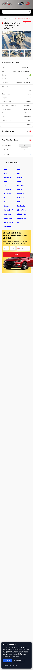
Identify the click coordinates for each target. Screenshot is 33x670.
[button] (16, 40)
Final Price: (5, 154)
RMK (5, 202)
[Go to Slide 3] (20, 53)
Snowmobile (8, 218)
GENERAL (20, 177)
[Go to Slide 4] (28, 53)
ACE (18, 173)
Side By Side (21, 214)
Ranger (6, 206)
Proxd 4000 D (21, 194)
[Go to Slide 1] (5, 53)
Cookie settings (18, 660)
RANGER (20, 198)
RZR (18, 202)
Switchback (8, 222)
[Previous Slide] (4, 40)
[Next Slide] (29, 40)
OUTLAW (7, 190)
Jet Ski (6, 186)
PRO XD (20, 190)
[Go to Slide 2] (13, 53)
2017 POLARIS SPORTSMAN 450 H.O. (19, 18)
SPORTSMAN (21, 210)
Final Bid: (5, 149)
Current (5, 11)
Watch (28, 22)
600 (5, 169)
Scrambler (8, 214)
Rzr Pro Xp (21, 206)
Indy (19, 181)
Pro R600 (7, 194)
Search (4, 18)
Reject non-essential (10, 665)
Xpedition (7, 226)
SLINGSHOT (8, 210)
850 (5, 173)
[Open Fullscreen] (29, 47)
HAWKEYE (7, 181)
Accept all (7, 660)
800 (18, 169)
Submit (16, 254)
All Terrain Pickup (8, 177)
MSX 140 (20, 186)
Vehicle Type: (6, 145)
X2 (18, 222)
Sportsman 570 (21, 218)
